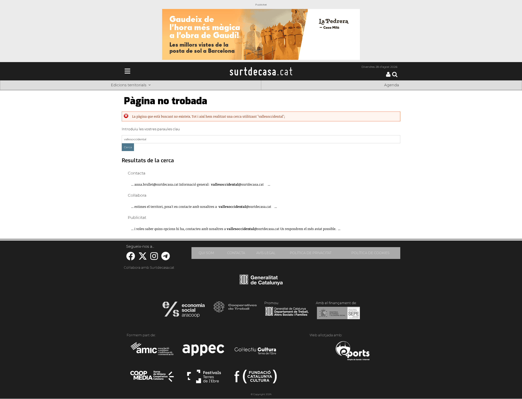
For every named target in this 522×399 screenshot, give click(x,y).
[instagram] (154, 258)
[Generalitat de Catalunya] (261, 284)
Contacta (136, 173)
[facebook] (130, 258)
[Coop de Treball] (235, 310)
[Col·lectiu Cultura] (255, 351)
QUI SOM (206, 253)
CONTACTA (236, 253)
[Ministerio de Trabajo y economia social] (338, 316)
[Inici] (261, 71)
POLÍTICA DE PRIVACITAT (311, 253)
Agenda (391, 85)
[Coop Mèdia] (152, 378)
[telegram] (165, 258)
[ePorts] (352, 351)
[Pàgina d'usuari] (388, 76)
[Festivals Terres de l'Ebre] (204, 378)
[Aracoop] (183, 310)
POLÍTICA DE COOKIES (370, 253)
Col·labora (137, 195)
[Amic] (152, 351)
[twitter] (142, 258)
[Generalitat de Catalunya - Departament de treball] (286, 316)
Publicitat (137, 217)
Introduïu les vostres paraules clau (151, 129)
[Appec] (204, 351)
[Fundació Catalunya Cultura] (255, 378)
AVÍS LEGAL (265, 253)
